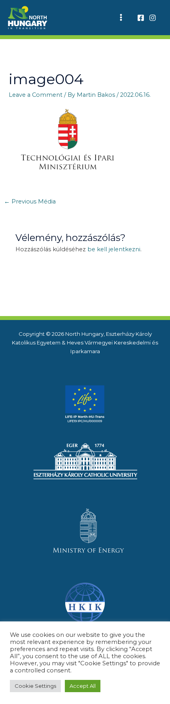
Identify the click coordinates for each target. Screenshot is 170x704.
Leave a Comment (35, 94)
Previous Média (30, 201)
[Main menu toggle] (121, 17)
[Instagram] (152, 17)
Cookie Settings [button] (35, 686)
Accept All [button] (83, 686)
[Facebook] (140, 17)
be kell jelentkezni (113, 249)
